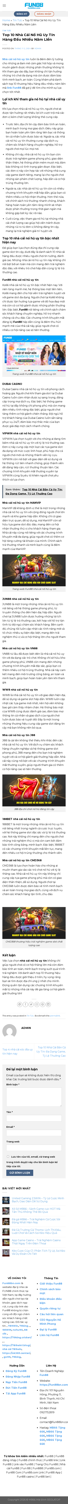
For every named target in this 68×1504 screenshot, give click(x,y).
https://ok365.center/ (16, 1353)
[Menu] (4, 5)
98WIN (6, 1329)
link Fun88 (14, 87)
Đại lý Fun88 (48, 1329)
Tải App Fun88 (15, 1393)
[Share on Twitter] (31, 1004)
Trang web (12, 1141)
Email (10, 1127)
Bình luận (12, 1084)
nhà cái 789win (12, 1349)
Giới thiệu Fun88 (51, 1283)
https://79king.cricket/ (17, 1337)
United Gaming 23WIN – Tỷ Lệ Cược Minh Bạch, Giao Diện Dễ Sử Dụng (38, 1200)
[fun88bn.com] (34, 5)
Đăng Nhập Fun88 (18, 1376)
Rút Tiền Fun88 (16, 1387)
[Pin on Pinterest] (42, 1004)
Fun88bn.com (11, 1283)
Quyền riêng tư (50, 1308)
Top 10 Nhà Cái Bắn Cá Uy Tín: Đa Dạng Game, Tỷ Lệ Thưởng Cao (51, 1051)
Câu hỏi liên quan (51, 1314)
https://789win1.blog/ (16, 1345)
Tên (9, 1112)
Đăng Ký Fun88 (16, 1371)
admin (38, 48)
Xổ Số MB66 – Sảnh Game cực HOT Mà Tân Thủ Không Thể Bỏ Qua (36, 1210)
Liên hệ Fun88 (49, 1335)
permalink (55, 1016)
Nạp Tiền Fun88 (16, 1382)
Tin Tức (17, 20)
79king (23, 1325)
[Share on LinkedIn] (48, 1004)
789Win (13, 1325)
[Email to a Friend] (37, 1004)
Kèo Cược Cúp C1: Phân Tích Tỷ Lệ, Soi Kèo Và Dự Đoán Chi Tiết (38, 1252)
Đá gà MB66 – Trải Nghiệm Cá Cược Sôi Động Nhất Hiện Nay (36, 1221)
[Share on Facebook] (25, 1004)
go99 (7, 1356)
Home (6, 20)
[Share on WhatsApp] (19, 1004)
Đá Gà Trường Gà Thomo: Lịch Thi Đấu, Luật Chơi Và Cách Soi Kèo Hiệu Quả (36, 1231)
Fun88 (44, 1375)
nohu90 (18, 1329)
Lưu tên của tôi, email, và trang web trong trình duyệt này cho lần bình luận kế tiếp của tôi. (32, 1161)
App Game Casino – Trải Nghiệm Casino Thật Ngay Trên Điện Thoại (36, 1242)
